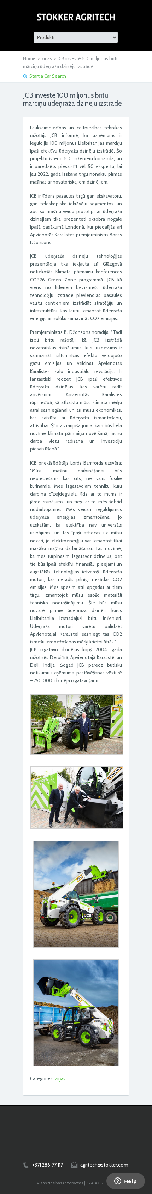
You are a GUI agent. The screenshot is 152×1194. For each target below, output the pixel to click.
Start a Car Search (47, 76)
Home (29, 58)
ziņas (46, 58)
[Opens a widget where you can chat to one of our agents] (125, 1181)
